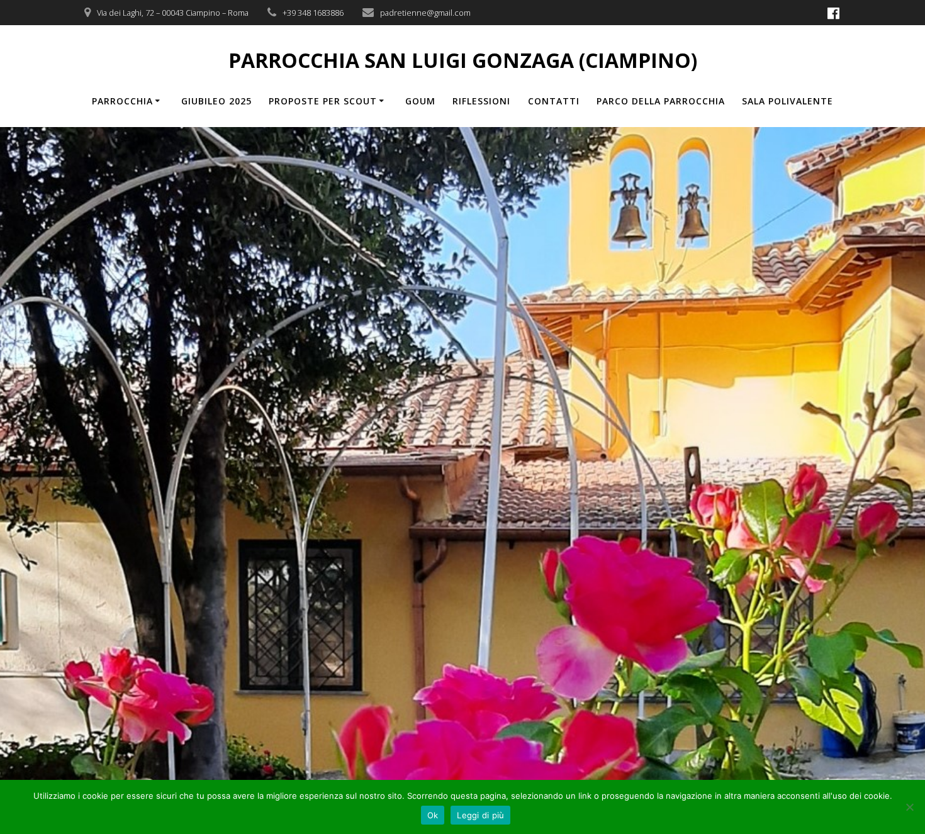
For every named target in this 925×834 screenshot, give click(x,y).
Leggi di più (480, 815)
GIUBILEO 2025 (216, 101)
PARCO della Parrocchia (661, 101)
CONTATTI (554, 101)
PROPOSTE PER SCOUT (323, 101)
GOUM (420, 101)
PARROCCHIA (122, 101)
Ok (433, 815)
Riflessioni (481, 101)
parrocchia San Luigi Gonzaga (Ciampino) (462, 60)
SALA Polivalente (787, 101)
